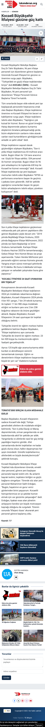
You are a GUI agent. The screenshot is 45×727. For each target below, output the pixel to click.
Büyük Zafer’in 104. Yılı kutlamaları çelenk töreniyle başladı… (33, 624)
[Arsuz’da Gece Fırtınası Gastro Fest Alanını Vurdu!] (33, 635)
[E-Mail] (16, 577)
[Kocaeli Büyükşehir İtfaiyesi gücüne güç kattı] (22, 42)
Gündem (15, 12)
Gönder (6, 678)
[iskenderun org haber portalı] (21, 4)
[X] (18, 700)
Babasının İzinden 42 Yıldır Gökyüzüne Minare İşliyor (11, 644)
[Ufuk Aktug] (7, 574)
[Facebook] (14, 700)
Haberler (5, 12)
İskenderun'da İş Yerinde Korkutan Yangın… (31, 604)
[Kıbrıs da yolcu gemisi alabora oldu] (12, 596)
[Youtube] (30, 700)
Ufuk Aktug (18, 573)
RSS (8, 711)
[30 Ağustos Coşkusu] (12, 615)
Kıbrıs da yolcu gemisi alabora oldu (9, 604)
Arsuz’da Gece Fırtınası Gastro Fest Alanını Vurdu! (32, 644)
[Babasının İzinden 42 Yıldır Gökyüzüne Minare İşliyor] (12, 635)
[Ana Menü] (2, 4)
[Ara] (41, 4)
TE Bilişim (28, 718)
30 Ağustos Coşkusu (9, 622)
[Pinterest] (22, 700)
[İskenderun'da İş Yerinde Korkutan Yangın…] (33, 596)
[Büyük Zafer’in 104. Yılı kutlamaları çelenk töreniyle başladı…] (33, 615)
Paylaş (6, 58)
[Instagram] (26, 700)
